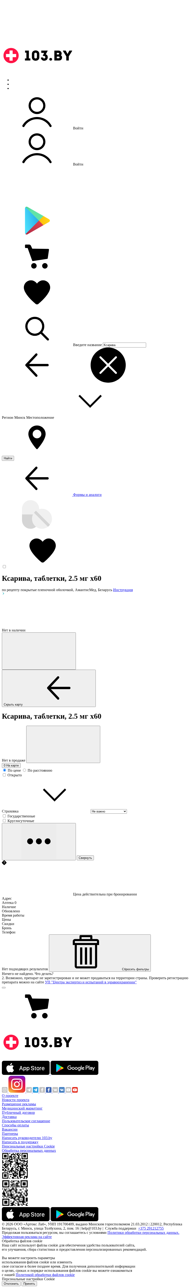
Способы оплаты (15, 1125)
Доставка (9, 1117)
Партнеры (10, 1134)
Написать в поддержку (20, 1142)
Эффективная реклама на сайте (27, 1237)
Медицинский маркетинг (22, 1108)
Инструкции (21, 88)
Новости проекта (15, 1100)
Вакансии (10, 1129)
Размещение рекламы (19, 1104)
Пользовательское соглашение (26, 1121)
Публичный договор (18, 1112)
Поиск (16, 80)
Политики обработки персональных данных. (143, 1233)
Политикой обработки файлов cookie (45, 1275)
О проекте (10, 1096)
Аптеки (17, 84)
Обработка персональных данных (29, 1150)
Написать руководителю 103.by (27, 1138)
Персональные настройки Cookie (28, 1146)
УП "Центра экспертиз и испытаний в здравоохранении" (91, 982)
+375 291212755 (151, 1228)
